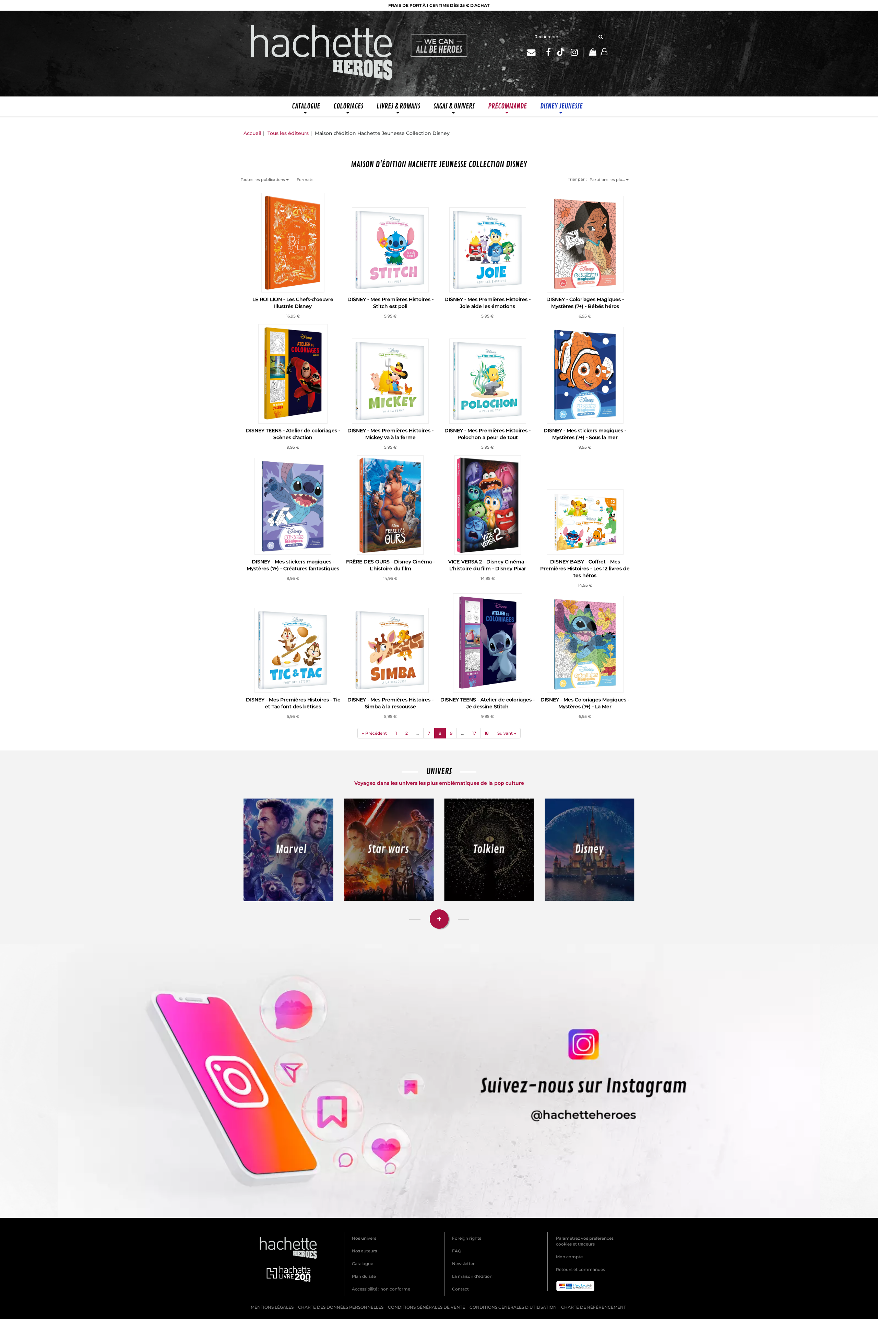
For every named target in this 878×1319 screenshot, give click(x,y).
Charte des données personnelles (340, 1307)
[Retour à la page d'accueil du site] (322, 53)
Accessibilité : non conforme (381, 1289)
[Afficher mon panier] (592, 52)
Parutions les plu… (608, 179)
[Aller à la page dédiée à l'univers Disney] (590, 850)
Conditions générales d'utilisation (513, 1307)
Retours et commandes (580, 1269)
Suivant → (506, 733)
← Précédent (374, 733)
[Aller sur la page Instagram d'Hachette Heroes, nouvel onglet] (577, 52)
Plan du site (364, 1276)
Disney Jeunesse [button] (561, 106)
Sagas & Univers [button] (454, 106)
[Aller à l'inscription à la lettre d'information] (534, 52)
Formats (305, 179)
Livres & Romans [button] (398, 106)
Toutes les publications (263, 179)
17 (474, 733)
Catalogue (362, 1263)
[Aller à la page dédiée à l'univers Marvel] (289, 850)
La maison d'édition (472, 1276)
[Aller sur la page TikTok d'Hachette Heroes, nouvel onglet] (561, 52)
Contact (460, 1289)
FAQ (456, 1250)
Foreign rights (466, 1238)
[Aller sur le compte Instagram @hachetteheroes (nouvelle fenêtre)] (439, 1081)
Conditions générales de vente (426, 1307)
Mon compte (569, 1256)
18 (487, 733)
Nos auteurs (364, 1250)
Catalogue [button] (306, 106)
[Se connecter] (604, 52)
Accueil (252, 133)
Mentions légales (272, 1307)
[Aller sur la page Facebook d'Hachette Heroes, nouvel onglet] (548, 52)
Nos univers (364, 1238)
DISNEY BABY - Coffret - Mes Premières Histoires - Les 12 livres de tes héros (585, 568)
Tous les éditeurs (288, 133)
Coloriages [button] (348, 106)
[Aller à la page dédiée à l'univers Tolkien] (489, 850)
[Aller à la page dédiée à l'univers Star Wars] (389, 850)
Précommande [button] (507, 106)
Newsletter (463, 1263)
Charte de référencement (593, 1307)
